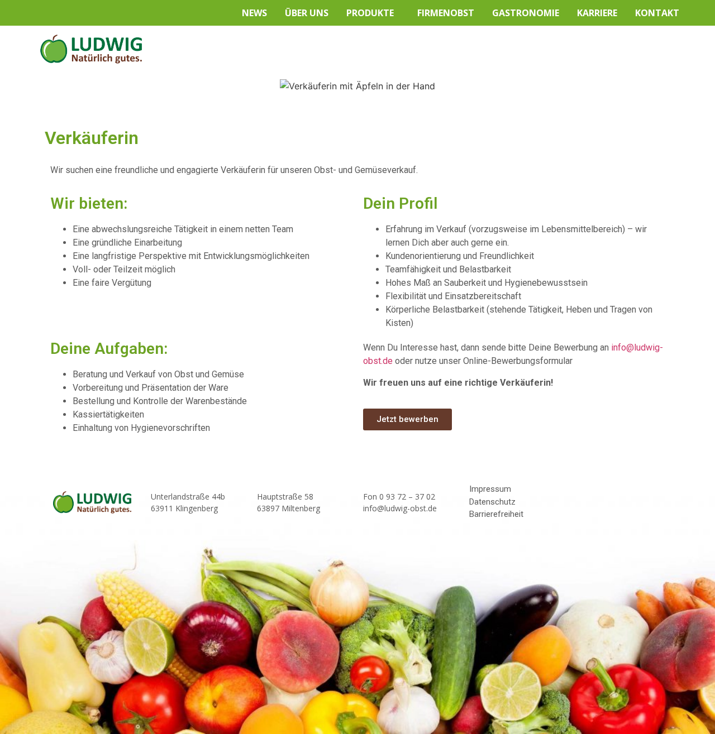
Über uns (306, 12)
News (254, 12)
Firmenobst (445, 12)
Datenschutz (492, 502)
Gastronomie (525, 12)
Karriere (597, 12)
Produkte (370, 12)
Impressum (490, 489)
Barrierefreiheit (496, 514)
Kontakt (657, 12)
